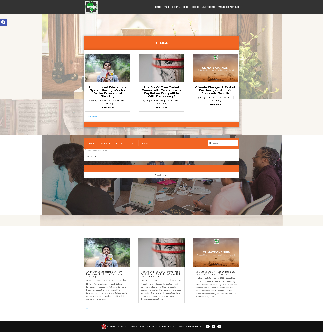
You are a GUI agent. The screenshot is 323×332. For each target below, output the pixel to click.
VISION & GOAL (172, 7)
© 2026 (110, 326)
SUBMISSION (208, 7)
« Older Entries (91, 117)
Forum (91, 143)
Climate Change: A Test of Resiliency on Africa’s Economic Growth (215, 90)
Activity (120, 143)
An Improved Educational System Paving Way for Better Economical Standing (107, 91)
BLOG (186, 7)
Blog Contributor (101, 100)
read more (108, 107)
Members (105, 143)
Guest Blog (108, 103)
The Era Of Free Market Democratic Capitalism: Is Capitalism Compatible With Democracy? (161, 91)
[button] (3, 22)
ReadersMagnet (194, 326)
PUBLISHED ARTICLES (228, 7)
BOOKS (195, 7)
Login (132, 143)
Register (146, 143)
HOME (158, 7)
